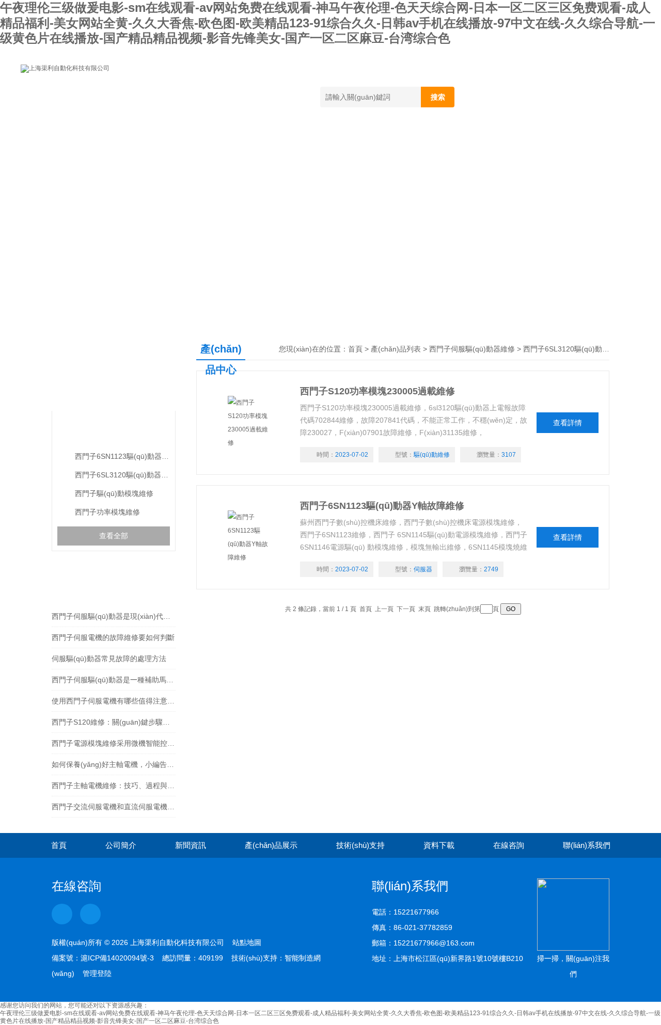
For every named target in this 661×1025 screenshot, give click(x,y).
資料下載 (437, 141)
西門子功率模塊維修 (107, 512)
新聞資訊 (184, 141)
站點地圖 (246, 942)
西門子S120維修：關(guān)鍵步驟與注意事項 (114, 722)
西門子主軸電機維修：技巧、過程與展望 (114, 785)
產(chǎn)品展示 (266, 141)
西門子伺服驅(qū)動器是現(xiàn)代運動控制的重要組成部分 (114, 616)
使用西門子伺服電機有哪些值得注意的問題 (114, 701)
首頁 (49, 141)
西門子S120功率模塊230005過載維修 (377, 391)
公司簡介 (113, 141)
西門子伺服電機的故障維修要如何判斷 (113, 637)
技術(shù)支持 (357, 141)
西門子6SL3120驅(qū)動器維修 (122, 475)
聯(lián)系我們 (588, 141)
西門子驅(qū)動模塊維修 (114, 493)
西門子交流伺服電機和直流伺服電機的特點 (114, 807)
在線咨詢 (508, 141)
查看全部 (113, 536)
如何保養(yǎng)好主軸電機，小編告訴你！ (114, 764)
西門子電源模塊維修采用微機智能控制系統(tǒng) (114, 743)
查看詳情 (567, 423)
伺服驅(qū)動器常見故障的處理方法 (109, 658)
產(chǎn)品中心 (110, 380)
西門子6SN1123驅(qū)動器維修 (122, 456)
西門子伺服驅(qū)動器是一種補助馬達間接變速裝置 (114, 680)
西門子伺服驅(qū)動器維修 (113, 431)
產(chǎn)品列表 (396, 349)
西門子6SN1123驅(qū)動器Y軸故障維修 (382, 506)
